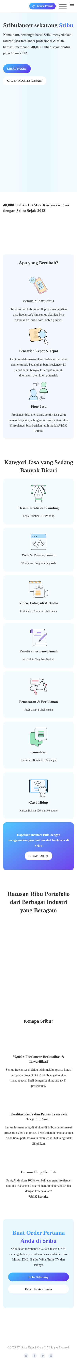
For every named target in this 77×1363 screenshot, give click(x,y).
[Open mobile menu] (72, 4)
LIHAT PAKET (17, 68)
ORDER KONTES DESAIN (24, 80)
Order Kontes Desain (38, 1289)
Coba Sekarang (38, 1277)
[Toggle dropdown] (33, 6)
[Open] (63, 6)
